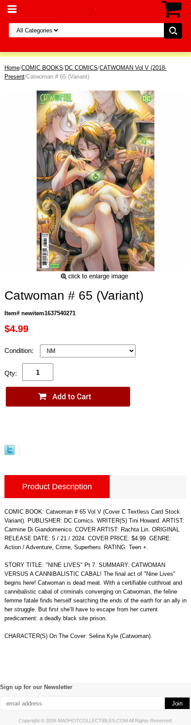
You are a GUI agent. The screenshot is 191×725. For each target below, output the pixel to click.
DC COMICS (81, 67)
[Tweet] (9, 453)
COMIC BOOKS (42, 67)
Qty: (10, 373)
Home (12, 67)
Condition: (19, 350)
